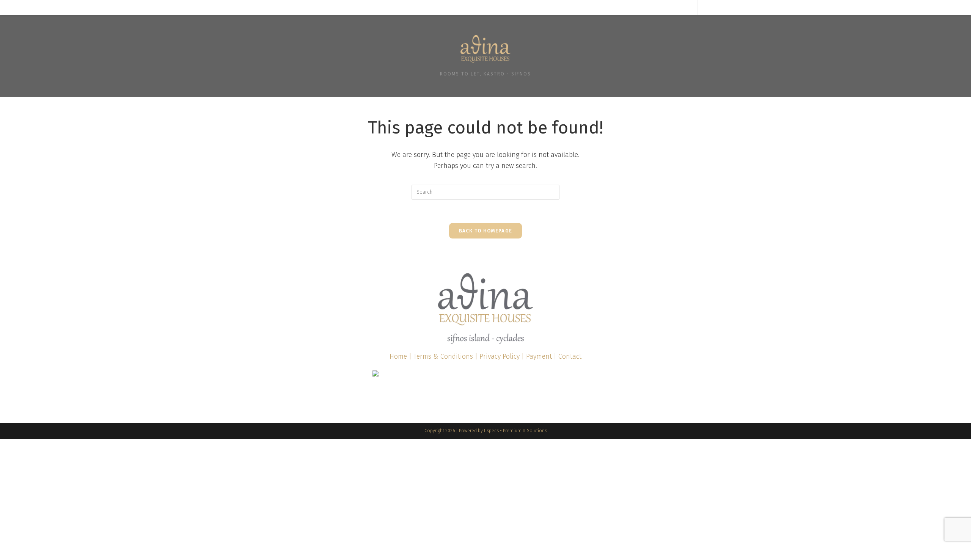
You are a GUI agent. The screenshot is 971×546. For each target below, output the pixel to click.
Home (398, 356)
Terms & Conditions (443, 356)
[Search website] (705, 8)
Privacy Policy (499, 356)
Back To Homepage (485, 231)
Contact (569, 356)
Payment (539, 356)
